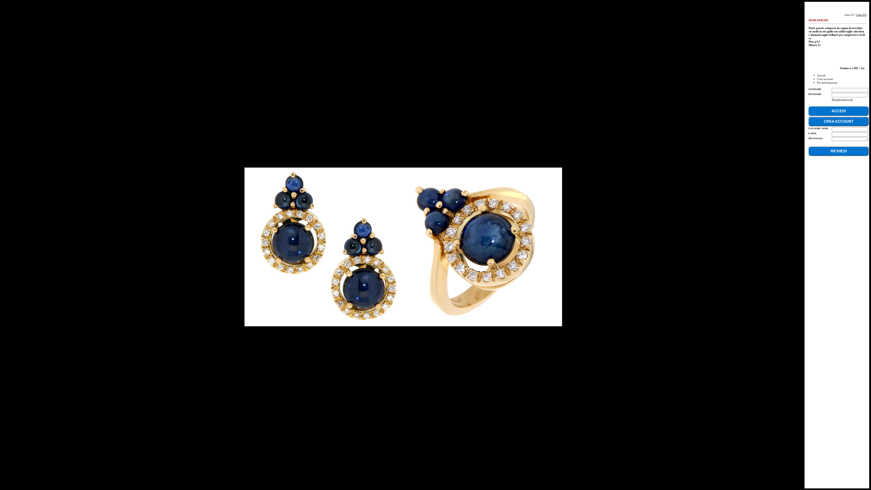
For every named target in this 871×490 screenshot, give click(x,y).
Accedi (821, 75)
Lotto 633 (861, 15)
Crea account (825, 79)
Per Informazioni (827, 82)
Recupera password (842, 99)
